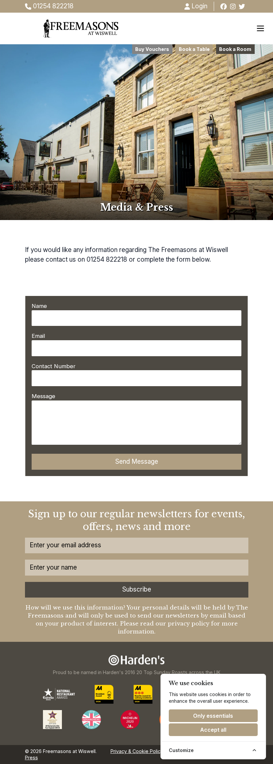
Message (43, 396)
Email (38, 336)
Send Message (136, 461)
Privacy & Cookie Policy (137, 751)
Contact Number (54, 366)
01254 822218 (52, 6)
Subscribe (136, 589)
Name (39, 306)
